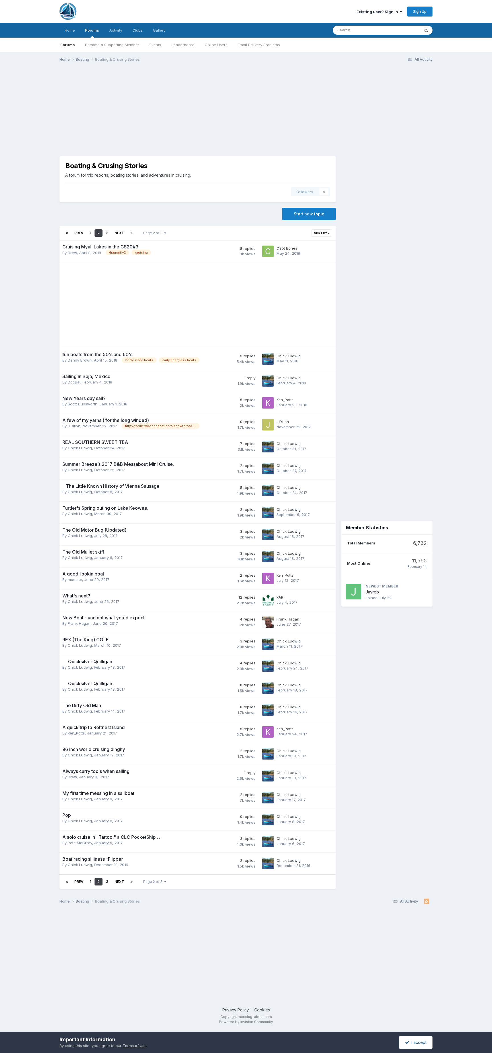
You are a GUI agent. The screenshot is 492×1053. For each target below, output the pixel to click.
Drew (72, 252)
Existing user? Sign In (378, 11)
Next (119, 233)
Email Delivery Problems (259, 44)
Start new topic (309, 213)
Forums (92, 30)
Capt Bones (286, 248)
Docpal (74, 382)
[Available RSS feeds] (426, 901)
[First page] (67, 233)
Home (70, 30)
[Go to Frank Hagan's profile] (268, 622)
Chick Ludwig (288, 356)
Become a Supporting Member (112, 44)
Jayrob (372, 591)
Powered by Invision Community (246, 1022)
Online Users (216, 44)
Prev (78, 233)
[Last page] (132, 233)
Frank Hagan (79, 623)
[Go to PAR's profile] (268, 600)
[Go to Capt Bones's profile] (268, 251)
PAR (279, 597)
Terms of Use (135, 1045)
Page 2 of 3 (153, 233)
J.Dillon (74, 426)
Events (155, 44)
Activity (115, 30)
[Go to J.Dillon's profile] (268, 424)
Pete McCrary (80, 842)
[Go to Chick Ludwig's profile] (268, 359)
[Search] (426, 30)
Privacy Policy (235, 1009)
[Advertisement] (163, 110)
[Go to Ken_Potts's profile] (268, 403)
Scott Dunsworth (82, 404)
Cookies (262, 1009)
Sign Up (420, 11)
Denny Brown (80, 360)
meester (75, 579)
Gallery (159, 30)
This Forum (402, 30)
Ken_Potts (285, 399)
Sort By (321, 233)
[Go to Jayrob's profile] (353, 591)
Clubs (137, 30)
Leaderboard (182, 44)
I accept (418, 1042)
